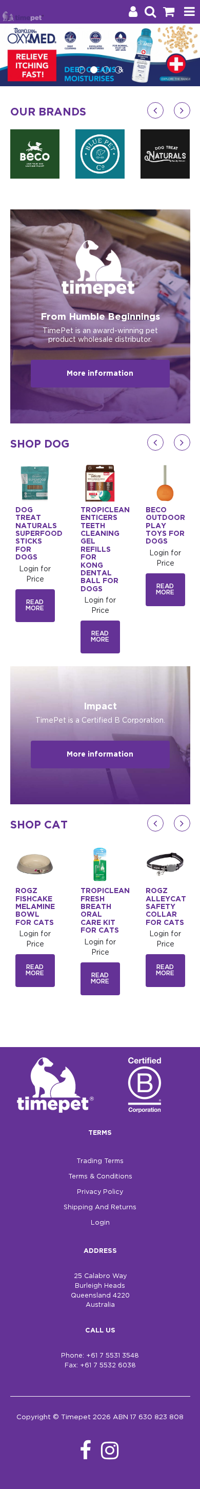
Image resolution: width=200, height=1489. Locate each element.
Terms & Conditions (100, 1176)
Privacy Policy (100, 1192)
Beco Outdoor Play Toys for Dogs (165, 526)
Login (100, 1223)
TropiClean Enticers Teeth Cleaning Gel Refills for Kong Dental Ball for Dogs (105, 549)
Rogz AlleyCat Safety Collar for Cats (166, 907)
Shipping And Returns (100, 1207)
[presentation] (155, 110)
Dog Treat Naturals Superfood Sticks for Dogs (39, 533)
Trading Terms (100, 1161)
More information (100, 374)
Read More (35, 605)
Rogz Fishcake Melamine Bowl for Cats (35, 907)
